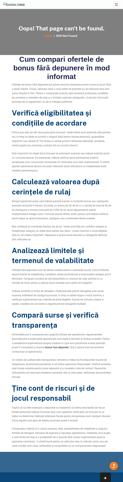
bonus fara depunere (57, 347)
